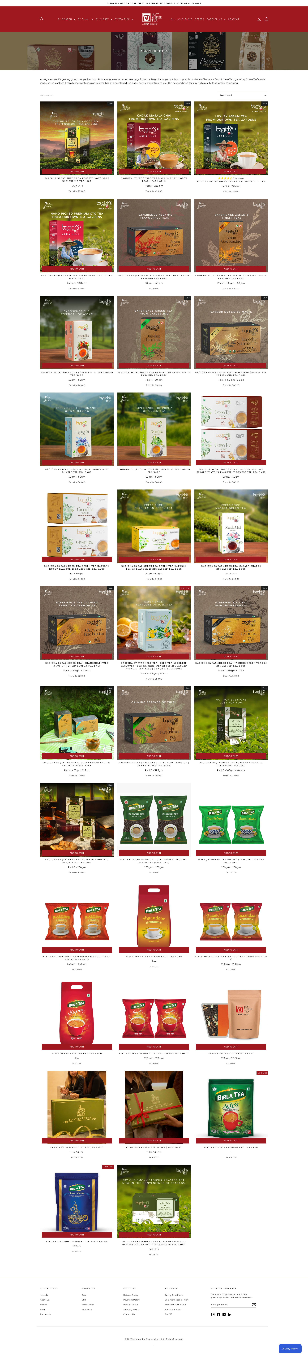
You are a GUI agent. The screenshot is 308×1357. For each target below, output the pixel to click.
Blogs (43, 1309)
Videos (43, 1304)
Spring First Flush (174, 1295)
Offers (199, 19)
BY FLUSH (84, 19)
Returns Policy (130, 1295)
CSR (84, 1300)
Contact (233, 19)
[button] (225, 178)
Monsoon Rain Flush (175, 1304)
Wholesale (185, 19)
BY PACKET (103, 19)
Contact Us (129, 1314)
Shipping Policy (131, 1309)
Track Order (88, 1304)
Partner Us (45, 1314)
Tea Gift (169, 1314)
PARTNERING (215, 19)
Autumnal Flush (173, 1309)
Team (84, 1295)
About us (44, 1300)
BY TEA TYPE (123, 19)
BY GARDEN (65, 19)
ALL (173, 19)
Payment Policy (131, 1300)
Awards (44, 1295)
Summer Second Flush (176, 1300)
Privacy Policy (130, 1304)
